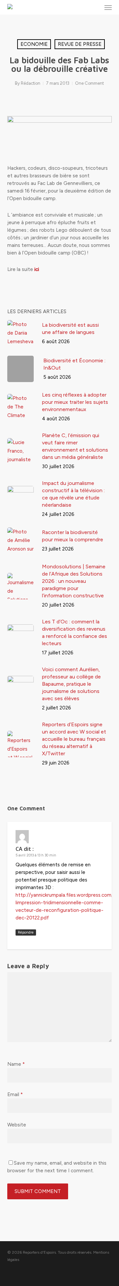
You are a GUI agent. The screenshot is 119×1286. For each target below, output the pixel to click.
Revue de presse (79, 44)
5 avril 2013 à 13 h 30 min (36, 855)
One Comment (89, 83)
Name (16, 1064)
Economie (34, 44)
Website (16, 1125)
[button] (108, 7)
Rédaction (30, 83)
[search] (95, 7)
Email (15, 1094)
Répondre (26, 932)
